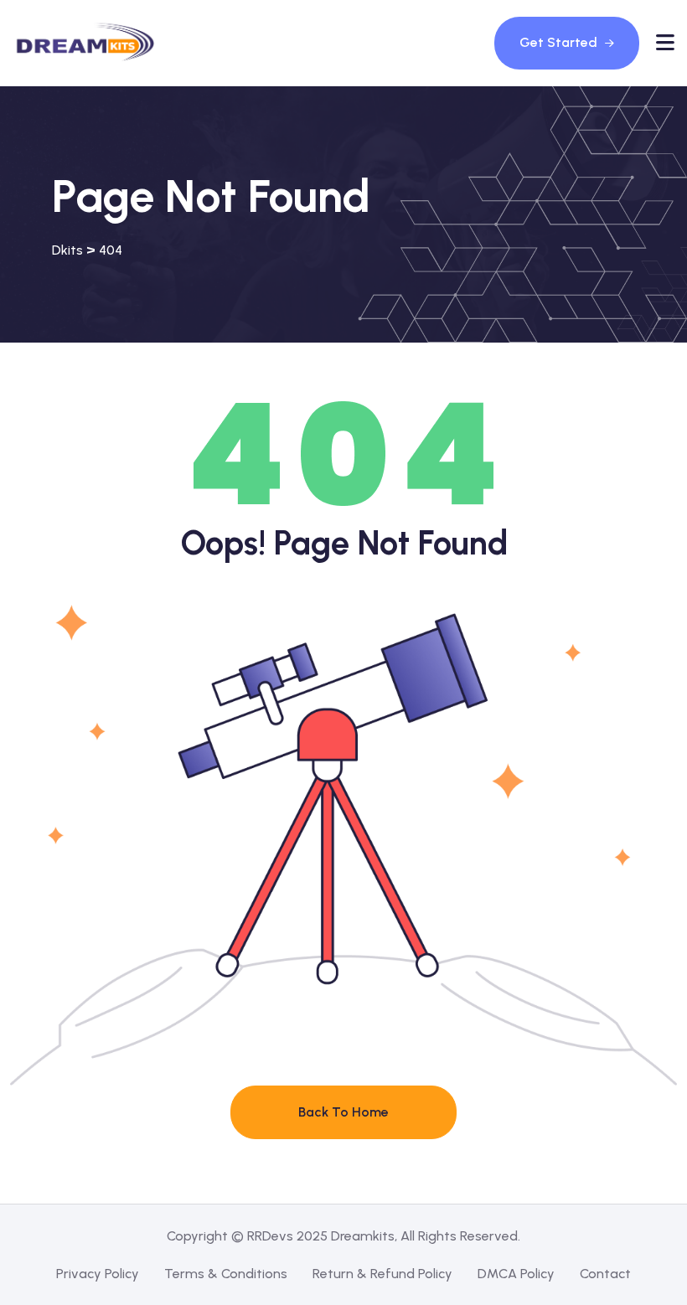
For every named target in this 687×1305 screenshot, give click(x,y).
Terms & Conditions (225, 1274)
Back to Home (343, 1112)
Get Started (560, 42)
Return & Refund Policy (382, 1274)
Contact (605, 1274)
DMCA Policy (516, 1274)
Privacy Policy (97, 1274)
